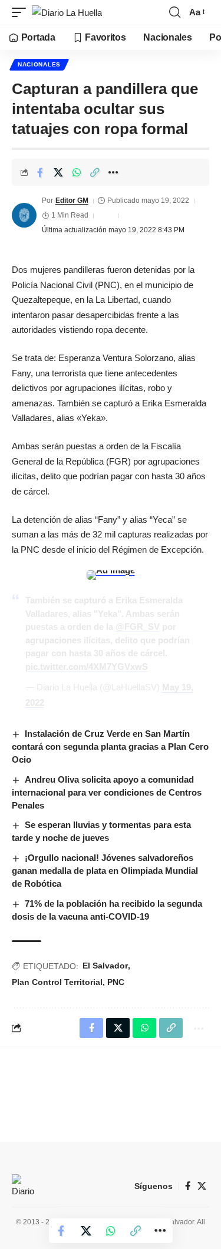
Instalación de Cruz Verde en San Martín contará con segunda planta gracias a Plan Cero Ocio (110, 746)
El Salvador (105, 965)
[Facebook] (187, 1186)
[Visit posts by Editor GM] (24, 215)
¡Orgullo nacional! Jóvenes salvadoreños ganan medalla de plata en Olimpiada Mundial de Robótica (105, 871)
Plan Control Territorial (57, 982)
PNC (115, 982)
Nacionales (39, 64)
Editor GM (71, 200)
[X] (201, 1186)
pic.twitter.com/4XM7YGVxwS (86, 667)
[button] (22, 13)
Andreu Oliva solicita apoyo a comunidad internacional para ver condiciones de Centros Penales (107, 792)
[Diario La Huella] (67, 13)
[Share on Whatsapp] (76, 172)
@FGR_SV (138, 627)
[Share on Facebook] (40, 172)
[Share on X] (58, 172)
